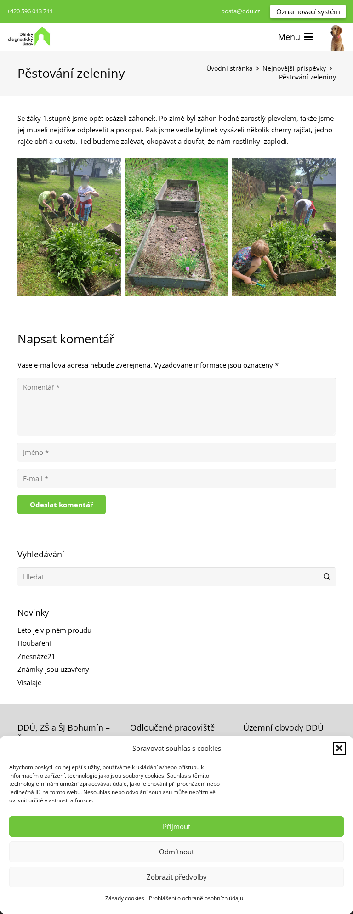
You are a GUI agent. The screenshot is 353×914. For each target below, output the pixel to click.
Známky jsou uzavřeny (53, 669)
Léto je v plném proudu (54, 630)
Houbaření (34, 642)
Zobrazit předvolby (177, 876)
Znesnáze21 (36, 656)
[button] (339, 748)
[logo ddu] (29, 37)
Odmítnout (176, 851)
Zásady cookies (124, 898)
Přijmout (176, 826)
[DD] (337, 37)
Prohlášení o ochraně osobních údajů (196, 898)
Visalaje (29, 682)
